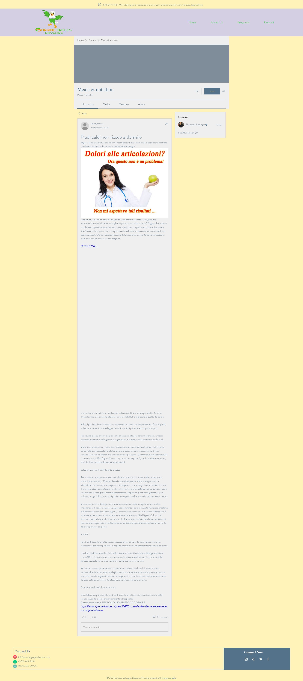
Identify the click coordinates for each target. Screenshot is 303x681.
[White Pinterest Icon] (261, 659)
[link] (88, 104)
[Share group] (224, 91)
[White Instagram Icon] (246, 659)
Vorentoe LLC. (169, 678)
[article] (124, 377)
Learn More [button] (197, 4)
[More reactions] (94, 617)
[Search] (197, 91)
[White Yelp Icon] (253, 659)
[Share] (166, 124)
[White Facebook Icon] (268, 659)
